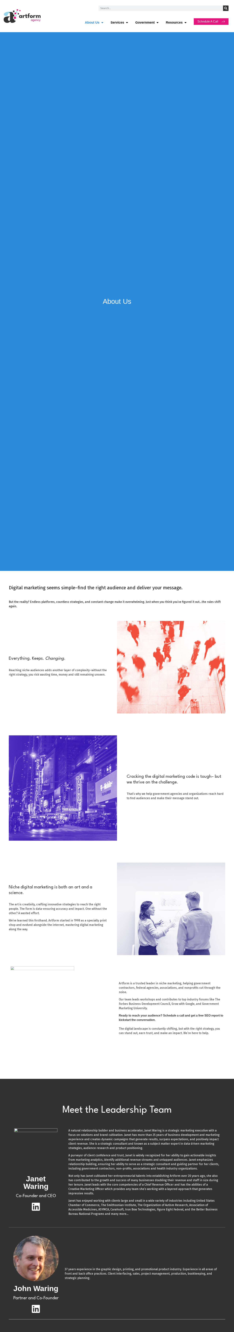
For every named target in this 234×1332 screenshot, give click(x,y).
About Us (92, 22)
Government (145, 22)
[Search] (226, 8)
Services (117, 22)
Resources (174, 22)
